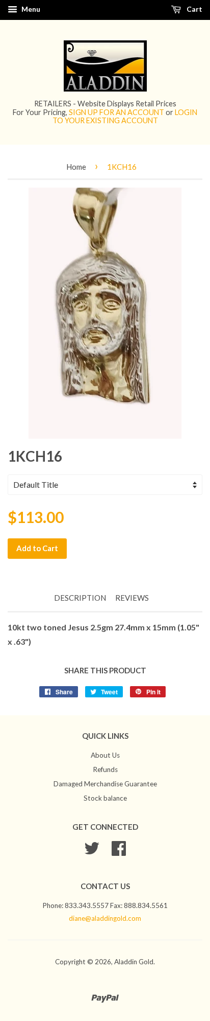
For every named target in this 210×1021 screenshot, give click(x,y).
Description (80, 597)
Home (76, 166)
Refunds (105, 769)
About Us (105, 755)
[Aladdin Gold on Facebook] (118, 852)
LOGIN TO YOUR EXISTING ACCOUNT (125, 116)
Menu (30, 9)
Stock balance (105, 798)
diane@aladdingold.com (105, 918)
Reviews (132, 597)
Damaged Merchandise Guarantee (105, 784)
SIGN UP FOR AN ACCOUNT (116, 112)
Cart (193, 9)
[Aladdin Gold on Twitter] (91, 852)
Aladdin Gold (133, 962)
